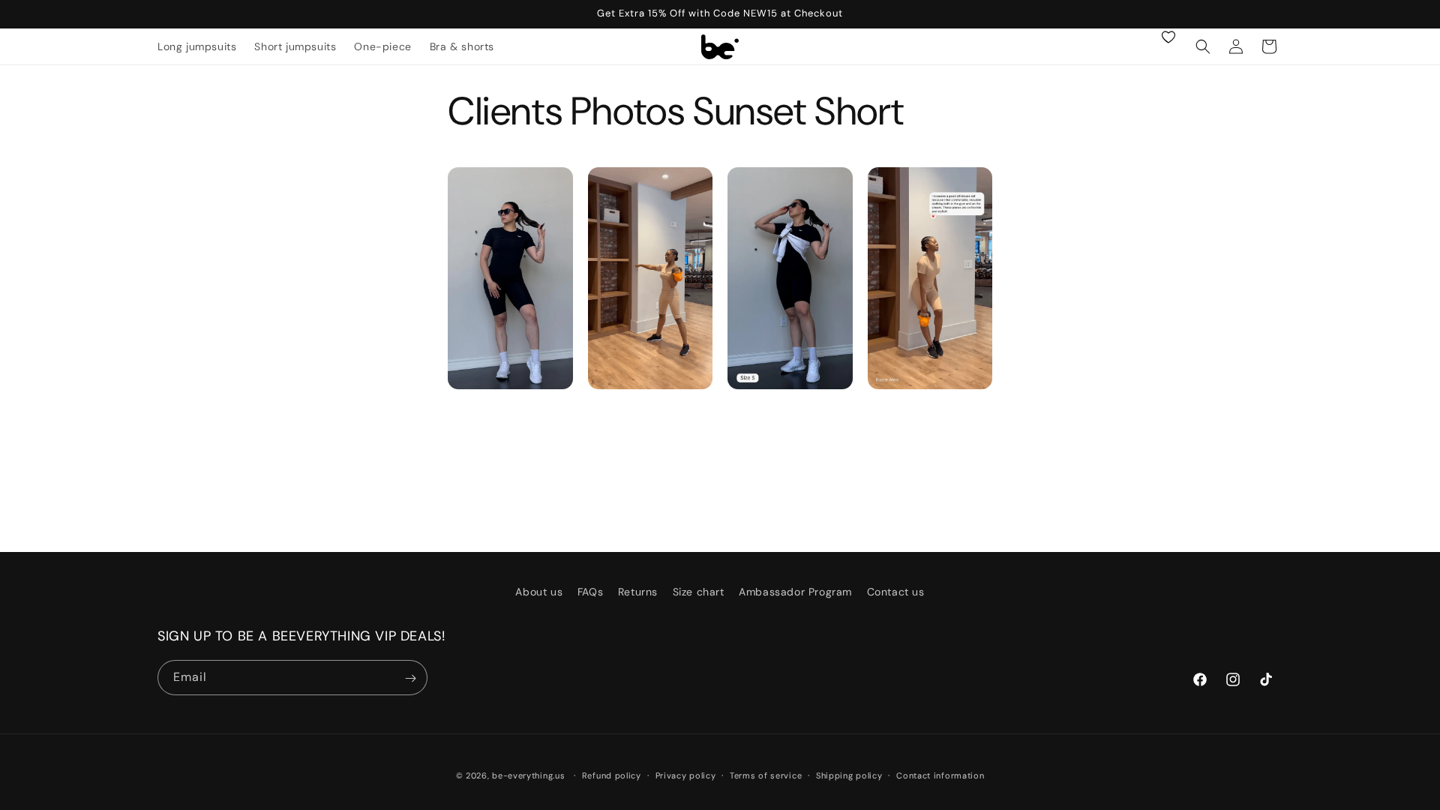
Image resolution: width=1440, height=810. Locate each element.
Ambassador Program (795, 591)
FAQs (590, 591)
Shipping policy (849, 775)
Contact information (940, 775)
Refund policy (611, 775)
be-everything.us (528, 775)
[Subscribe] (410, 678)
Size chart (698, 591)
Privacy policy (686, 775)
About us (538, 591)
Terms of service (766, 775)
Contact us (896, 591)
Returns (638, 591)
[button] (1203, 46)
